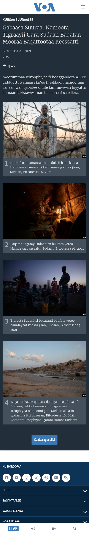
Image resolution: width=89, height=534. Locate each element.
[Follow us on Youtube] (17, 478)
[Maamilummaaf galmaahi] (56, 478)
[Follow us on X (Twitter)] (36, 478)
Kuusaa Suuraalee (18, 20)
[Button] (9, 67)
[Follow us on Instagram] (26, 478)
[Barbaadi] (74, 528)
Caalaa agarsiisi (44, 440)
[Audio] (33, 528)
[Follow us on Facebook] (7, 478)
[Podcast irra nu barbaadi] (46, 478)
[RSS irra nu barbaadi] (66, 478)
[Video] (53, 528)
